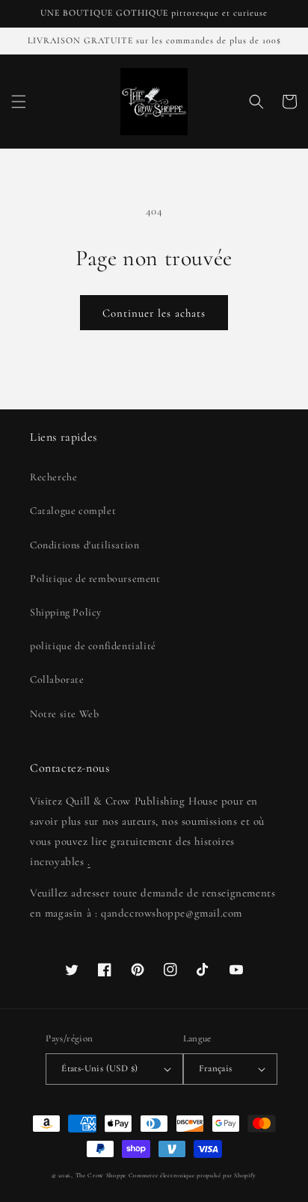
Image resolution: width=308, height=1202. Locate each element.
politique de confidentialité (93, 645)
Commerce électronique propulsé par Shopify (192, 1175)
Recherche (53, 477)
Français (215, 1068)
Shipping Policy (66, 612)
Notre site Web (64, 713)
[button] (18, 101)
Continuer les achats (154, 313)
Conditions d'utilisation (84, 545)
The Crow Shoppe (101, 1175)
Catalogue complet (73, 510)
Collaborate (57, 679)
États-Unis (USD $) (99, 1068)
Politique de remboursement (95, 578)
